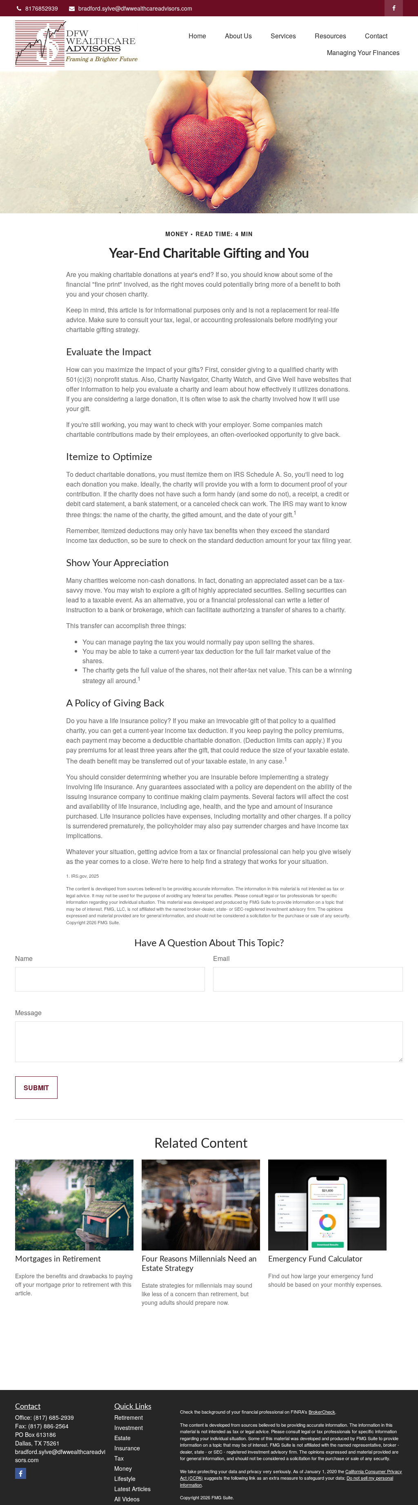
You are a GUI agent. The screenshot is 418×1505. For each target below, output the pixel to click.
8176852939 (41, 8)
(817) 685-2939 (53, 1417)
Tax (119, 1458)
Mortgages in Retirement (58, 1259)
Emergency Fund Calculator (315, 1259)
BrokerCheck (322, 1411)
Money (123, 1468)
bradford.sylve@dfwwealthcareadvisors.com (135, 8)
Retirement (128, 1417)
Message (28, 1012)
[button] (197, 35)
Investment (128, 1427)
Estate (122, 1438)
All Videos (127, 1499)
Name (24, 958)
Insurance (127, 1448)
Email (221, 958)
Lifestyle (125, 1478)
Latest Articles (132, 1489)
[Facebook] (394, 8)
